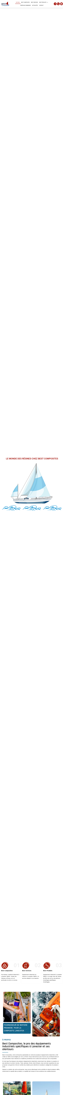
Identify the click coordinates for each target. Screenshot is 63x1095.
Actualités (35, 5)
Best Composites (25, 2)
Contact (41, 5)
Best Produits (42, 2)
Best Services (34, 2)
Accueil (18, 2)
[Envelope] (61, 3)
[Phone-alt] (58, 3)
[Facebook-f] (55, 3)
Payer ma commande (25, 5)
